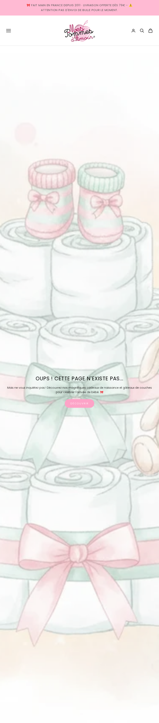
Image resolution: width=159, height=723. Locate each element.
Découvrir (79, 403)
